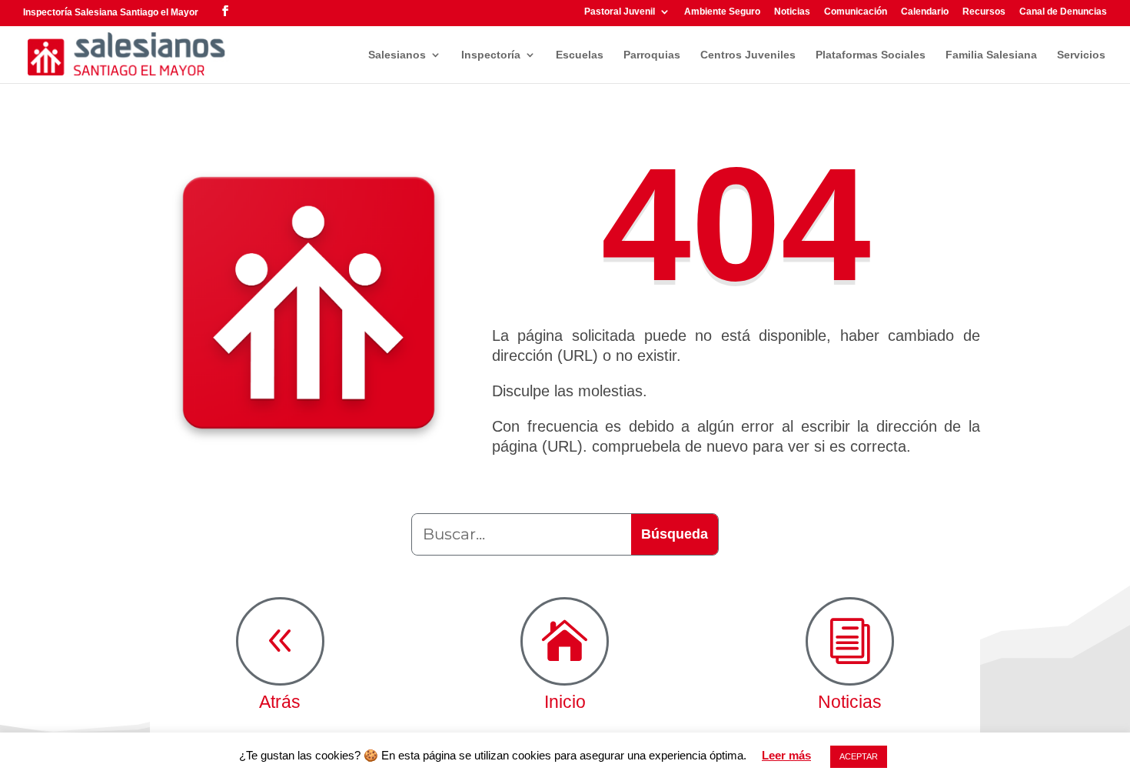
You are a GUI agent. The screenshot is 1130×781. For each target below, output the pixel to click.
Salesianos (397, 55)
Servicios (1081, 55)
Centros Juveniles (748, 55)
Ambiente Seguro (722, 12)
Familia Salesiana (991, 55)
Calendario (925, 12)
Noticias (792, 12)
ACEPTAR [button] (858, 756)
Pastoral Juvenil (619, 12)
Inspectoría (490, 55)
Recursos (983, 12)
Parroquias (651, 55)
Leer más (786, 755)
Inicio (565, 702)
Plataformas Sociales (871, 55)
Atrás (280, 702)
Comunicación (855, 12)
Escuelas (579, 55)
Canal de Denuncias (1063, 12)
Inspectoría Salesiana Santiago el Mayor (110, 12)
